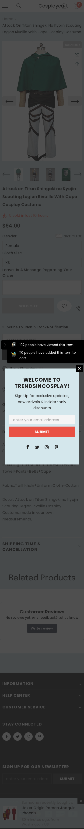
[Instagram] (46, 446)
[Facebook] (27, 446)
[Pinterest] (56, 446)
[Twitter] (37, 446)
